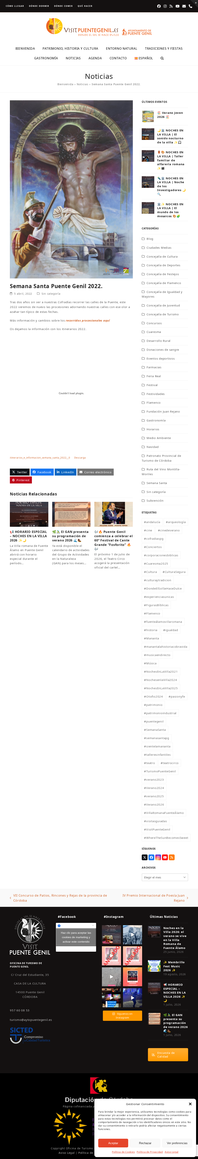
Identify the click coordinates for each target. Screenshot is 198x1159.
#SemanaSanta (155, 730)
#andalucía (152, 522)
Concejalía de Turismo (163, 314)
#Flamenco (152, 613)
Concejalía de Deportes (163, 265)
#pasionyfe (177, 696)
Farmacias (154, 367)
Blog (150, 239)
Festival (152, 385)
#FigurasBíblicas (156, 605)
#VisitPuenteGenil (157, 829)
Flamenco (154, 402)
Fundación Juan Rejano (163, 411)
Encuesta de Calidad (166, 1054)
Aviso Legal (171, 1152)
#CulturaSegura (174, 572)
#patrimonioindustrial (160, 713)
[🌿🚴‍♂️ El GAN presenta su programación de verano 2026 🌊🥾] (71, 514)
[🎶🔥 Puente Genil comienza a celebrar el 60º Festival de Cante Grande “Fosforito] (113, 514)
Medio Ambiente (159, 438)
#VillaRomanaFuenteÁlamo (164, 813)
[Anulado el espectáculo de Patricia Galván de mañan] (132, 955)
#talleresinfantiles (157, 754)
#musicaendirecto (157, 655)
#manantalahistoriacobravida (165, 646)
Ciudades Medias (159, 247)
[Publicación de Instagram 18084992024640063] (111, 955)
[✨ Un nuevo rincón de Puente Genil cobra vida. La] (132, 934)
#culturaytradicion (157, 580)
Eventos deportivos (161, 358)
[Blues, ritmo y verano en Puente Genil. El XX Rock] (111, 997)
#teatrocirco (170, 763)
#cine (148, 530)
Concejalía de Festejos (163, 274)
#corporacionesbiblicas (161, 555)
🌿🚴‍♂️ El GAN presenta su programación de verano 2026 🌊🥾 (70, 536)
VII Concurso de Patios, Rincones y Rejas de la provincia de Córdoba (58, 898)
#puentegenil (154, 721)
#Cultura (150, 572)
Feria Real (154, 376)
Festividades (156, 394)
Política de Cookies (123, 1152)
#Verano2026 (154, 804)
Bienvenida (65, 84)
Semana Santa (157, 483)
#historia (150, 630)
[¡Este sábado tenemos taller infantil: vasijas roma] (111, 934)
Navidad (153, 447)
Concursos (154, 323)
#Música (150, 663)
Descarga (80, 457)
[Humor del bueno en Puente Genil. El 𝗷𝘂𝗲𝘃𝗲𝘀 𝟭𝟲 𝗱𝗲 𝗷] (132, 976)
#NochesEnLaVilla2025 (161, 688)
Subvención (155, 500)
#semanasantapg (156, 738)
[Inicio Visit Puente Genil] (30, 935)
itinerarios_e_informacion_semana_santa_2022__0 (40, 457)
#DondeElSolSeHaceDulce (163, 588)
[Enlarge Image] (71, 189)
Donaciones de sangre (163, 349)
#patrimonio (153, 705)
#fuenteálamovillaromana (163, 622)
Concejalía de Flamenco (164, 283)
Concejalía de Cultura (162, 256)
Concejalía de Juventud (163, 305)
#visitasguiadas (155, 821)
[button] (190, 1104)
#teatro (149, 763)
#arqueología (176, 522)
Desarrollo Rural (159, 341)
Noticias (82, 84)
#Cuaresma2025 (156, 563)
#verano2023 (154, 779)
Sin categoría (51, 293)
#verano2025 (154, 796)
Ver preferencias (177, 1143)
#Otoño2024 (153, 696)
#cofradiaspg (153, 538)
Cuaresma (154, 332)
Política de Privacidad (150, 1152)
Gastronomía (156, 420)
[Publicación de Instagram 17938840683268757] (132, 997)
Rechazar (145, 1143)
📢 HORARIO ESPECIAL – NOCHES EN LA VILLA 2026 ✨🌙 (28, 536)
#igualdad (170, 630)
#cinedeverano (169, 530)
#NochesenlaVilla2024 (160, 680)
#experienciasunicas (159, 597)
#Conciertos (153, 547)
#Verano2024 (154, 788)
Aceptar (113, 1143)
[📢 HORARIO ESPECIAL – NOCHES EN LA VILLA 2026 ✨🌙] (29, 514)
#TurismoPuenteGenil (160, 771)
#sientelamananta (157, 746)
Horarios (153, 429)
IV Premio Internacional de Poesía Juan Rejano (151, 898)
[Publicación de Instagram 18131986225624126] (111, 976)
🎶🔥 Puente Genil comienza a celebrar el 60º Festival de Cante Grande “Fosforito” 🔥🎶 (113, 540)
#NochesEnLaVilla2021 (161, 671)
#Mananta (151, 638)
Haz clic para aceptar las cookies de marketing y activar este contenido (76, 937)
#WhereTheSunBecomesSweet (166, 838)
